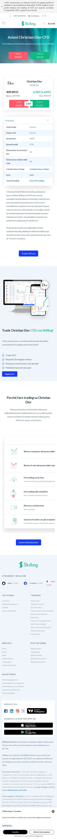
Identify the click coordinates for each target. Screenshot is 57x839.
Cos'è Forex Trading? (38, 624)
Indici (4, 655)
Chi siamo (5, 601)
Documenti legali (8, 693)
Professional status (38, 631)
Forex (4, 649)
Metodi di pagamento (10, 680)
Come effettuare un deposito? (13, 683)
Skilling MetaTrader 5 (38, 662)
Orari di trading (36, 607)
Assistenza (35, 16)
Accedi (51, 23)
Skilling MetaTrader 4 (38, 659)
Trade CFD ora (28, 253)
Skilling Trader (36, 649)
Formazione (35, 634)
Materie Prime (7, 659)
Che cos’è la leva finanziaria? (41, 627)
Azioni (4, 652)
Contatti (5, 607)
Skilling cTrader (36, 655)
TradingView (35, 652)
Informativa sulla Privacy (11, 690)
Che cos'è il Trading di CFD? (40, 621)
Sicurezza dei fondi (9, 611)
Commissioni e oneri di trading (42, 611)
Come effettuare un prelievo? (13, 686)
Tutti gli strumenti (37, 604)
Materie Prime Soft (9, 665)
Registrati (9, 374)
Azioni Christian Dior (28, 542)
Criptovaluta (6, 662)
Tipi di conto (35, 601)
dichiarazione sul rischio (17, 790)
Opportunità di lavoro (10, 604)
